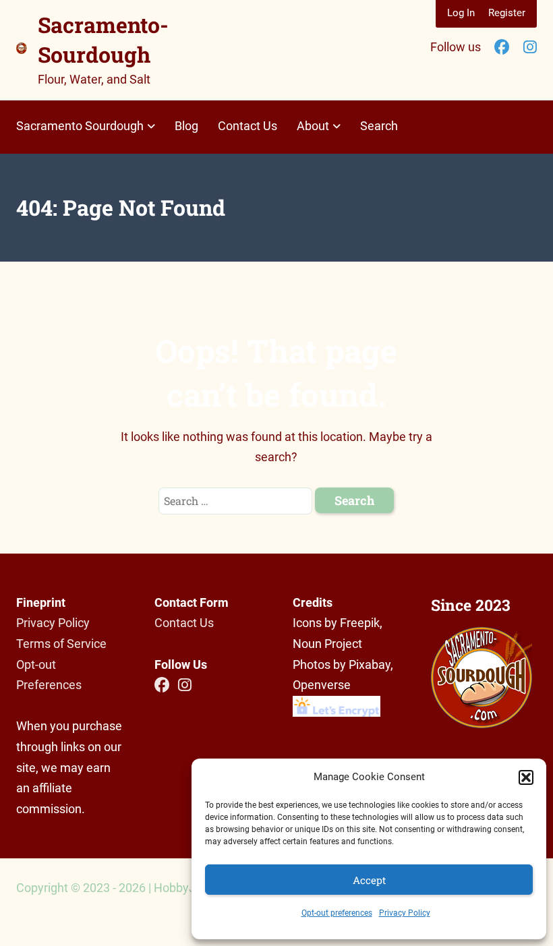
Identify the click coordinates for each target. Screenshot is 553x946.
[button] (526, 777)
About (313, 126)
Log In (461, 13)
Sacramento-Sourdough (103, 39)
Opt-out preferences (336, 913)
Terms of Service (61, 644)
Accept (369, 880)
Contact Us (247, 126)
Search (379, 126)
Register (506, 13)
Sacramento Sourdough (80, 126)
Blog (186, 126)
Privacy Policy (404, 913)
